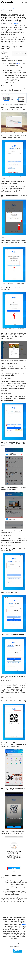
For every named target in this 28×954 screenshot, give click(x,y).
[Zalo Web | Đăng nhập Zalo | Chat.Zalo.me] (7, 2)
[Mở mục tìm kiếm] (22, 2)
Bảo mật (19, 944)
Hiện (24, 53)
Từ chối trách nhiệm (14, 946)
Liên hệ (14, 944)
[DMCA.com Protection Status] (17, 951)
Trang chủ (3, 9)
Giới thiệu (9, 944)
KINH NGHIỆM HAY (12, 9)
